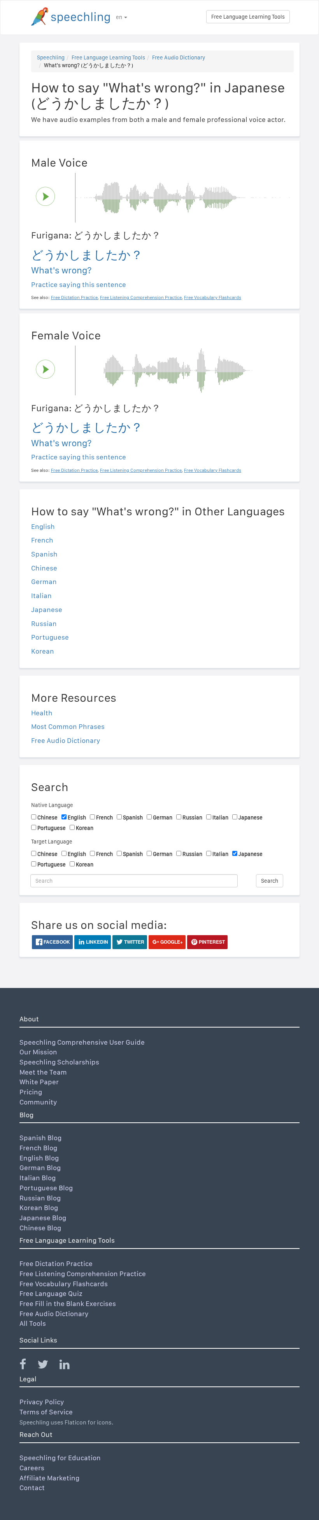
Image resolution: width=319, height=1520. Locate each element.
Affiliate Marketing (49, 1478)
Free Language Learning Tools (248, 17)
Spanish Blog (40, 1138)
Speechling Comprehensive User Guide (82, 1042)
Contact (32, 1487)
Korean (42, 651)
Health (42, 713)
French (42, 540)
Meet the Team (43, 1072)
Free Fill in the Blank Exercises (67, 1303)
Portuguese (50, 637)
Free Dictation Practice (56, 1263)
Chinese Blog (40, 1228)
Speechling (51, 57)
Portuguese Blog (46, 1188)
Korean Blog (38, 1207)
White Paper (39, 1082)
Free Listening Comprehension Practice (82, 1274)
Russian (44, 623)
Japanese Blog (42, 1218)
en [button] (119, 17)
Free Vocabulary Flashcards (63, 1284)
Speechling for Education (60, 1458)
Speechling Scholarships (59, 1062)
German (44, 581)
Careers (31, 1468)
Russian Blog (40, 1198)
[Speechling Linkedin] (69, 1366)
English (43, 526)
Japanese (46, 609)
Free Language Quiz (50, 1293)
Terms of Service (46, 1412)
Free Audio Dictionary (178, 57)
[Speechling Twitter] (47, 1366)
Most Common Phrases (68, 726)
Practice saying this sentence (78, 284)
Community (38, 1102)
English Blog (39, 1158)
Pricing (30, 1092)
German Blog (40, 1167)
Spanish (44, 554)
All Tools (32, 1323)
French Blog (38, 1148)
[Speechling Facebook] (27, 1366)
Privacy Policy (41, 1402)
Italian (41, 595)
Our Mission (38, 1052)
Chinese (44, 568)
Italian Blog (37, 1178)
